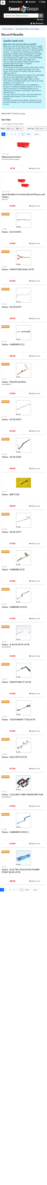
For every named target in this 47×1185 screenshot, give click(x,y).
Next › (29, 134)
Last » (36, 134)
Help (43, 2)
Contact (32, 2)
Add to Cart (35, 168)
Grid (11, 128)
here (23, 113)
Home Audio (7, 29)
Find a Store (16, 2)
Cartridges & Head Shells (13, 124)
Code (41, 128)
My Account (37, 23)
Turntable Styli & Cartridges (27, 29)
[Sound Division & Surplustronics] (23, 9)
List (20, 128)
